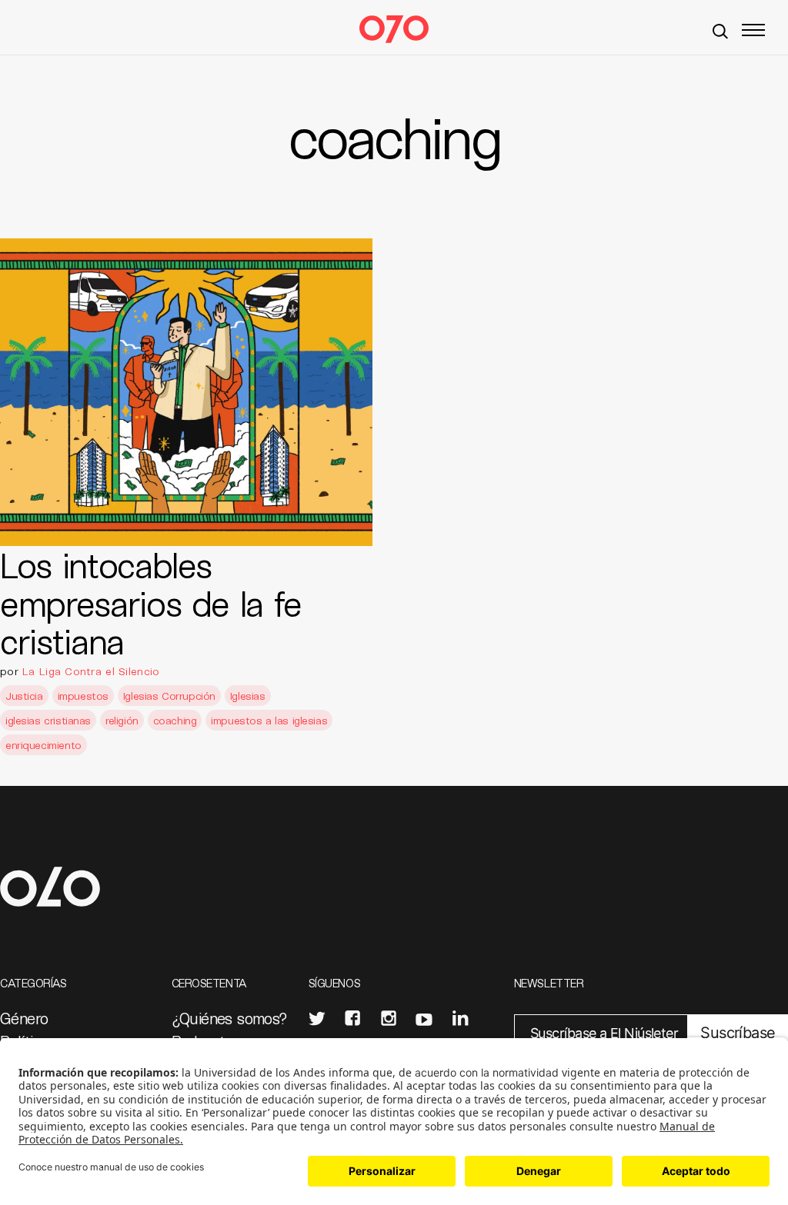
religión (122, 720)
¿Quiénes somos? (230, 1018)
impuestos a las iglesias (269, 720)
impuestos (83, 695)
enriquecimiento (43, 744)
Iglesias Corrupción (169, 695)
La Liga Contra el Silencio (90, 670)
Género (24, 1018)
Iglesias (247, 695)
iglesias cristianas (48, 720)
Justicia (24, 695)
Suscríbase (737, 1033)
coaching (175, 720)
